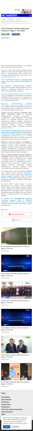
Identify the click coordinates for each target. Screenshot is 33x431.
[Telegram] (22, 12)
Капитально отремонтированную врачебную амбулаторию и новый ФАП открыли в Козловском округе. (16, 105)
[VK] (30, 12)
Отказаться (15, 426)
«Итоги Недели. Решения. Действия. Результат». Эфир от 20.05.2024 (15, 274)
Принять (6, 426)
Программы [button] (5, 38)
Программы (11, 19)
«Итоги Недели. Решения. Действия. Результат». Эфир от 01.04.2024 (15, 383)
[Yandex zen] (24, 12)
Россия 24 (18, 19)
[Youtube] (27, 12)
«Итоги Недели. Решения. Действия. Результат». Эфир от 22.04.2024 (15, 329)
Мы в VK (18, 220)
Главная (3, 19)
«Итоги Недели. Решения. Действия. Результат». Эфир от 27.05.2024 (15, 247)
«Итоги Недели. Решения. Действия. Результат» (14, 21)
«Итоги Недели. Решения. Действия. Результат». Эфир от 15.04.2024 (15, 356)
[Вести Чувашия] (9, 15)
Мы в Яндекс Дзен (18, 214)
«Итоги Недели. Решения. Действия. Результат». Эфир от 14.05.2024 (15, 301)
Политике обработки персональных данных (15, 423)
